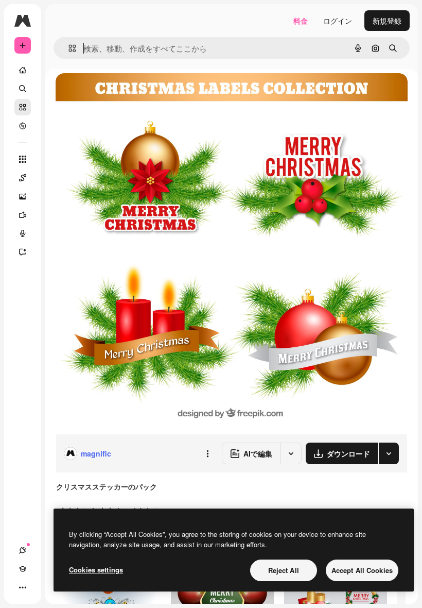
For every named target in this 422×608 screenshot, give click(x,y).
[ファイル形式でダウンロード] (388, 453)
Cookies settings (96, 570)
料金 (300, 20)
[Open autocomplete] (68, 48)
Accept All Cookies (362, 570)
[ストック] (22, 107)
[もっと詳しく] (22, 125)
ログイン (337, 20)
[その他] (22, 587)
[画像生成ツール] (22, 196)
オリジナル (126, 92)
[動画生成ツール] (22, 215)
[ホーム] (22, 70)
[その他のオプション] (207, 453)
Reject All (283, 570)
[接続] (22, 550)
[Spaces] (22, 178)
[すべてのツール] (22, 159)
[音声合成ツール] (22, 233)
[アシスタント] (22, 252)
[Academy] (22, 569)
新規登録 (387, 20)
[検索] (22, 88)
